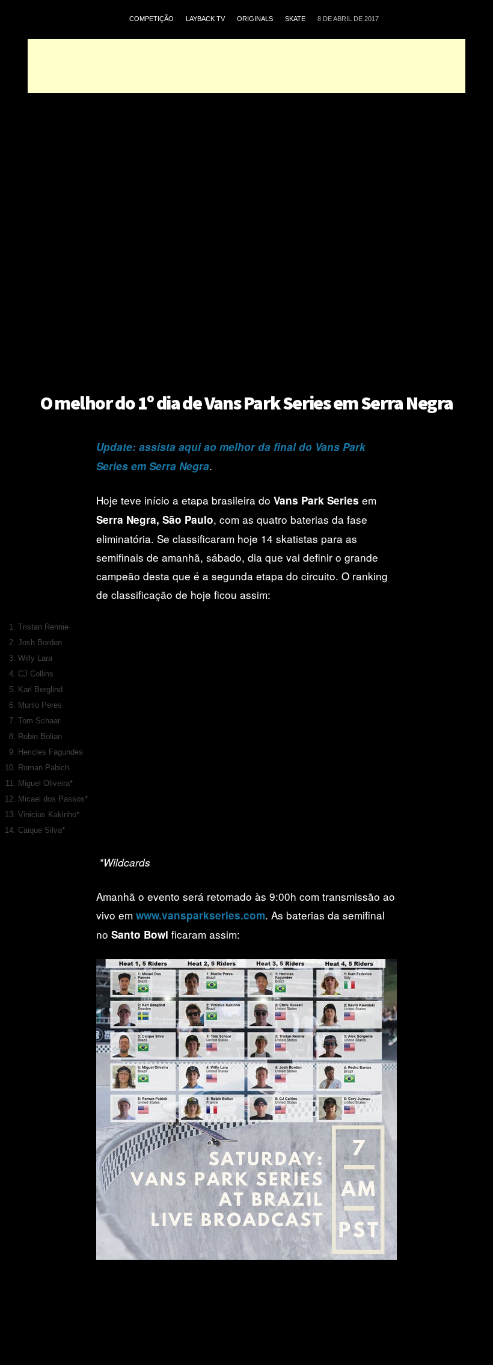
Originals (255, 18)
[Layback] (74, 19)
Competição (151, 18)
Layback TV (205, 18)
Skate (295, 18)
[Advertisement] (246, 66)
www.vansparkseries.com (200, 915)
